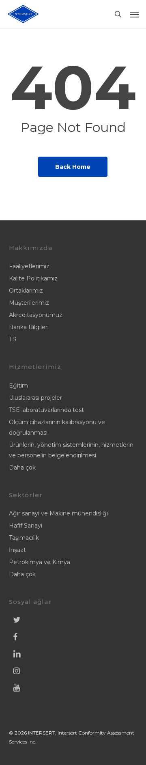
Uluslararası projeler (35, 397)
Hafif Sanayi (25, 525)
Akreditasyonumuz (35, 315)
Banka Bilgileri (29, 327)
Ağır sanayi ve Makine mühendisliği (58, 513)
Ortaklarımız (26, 290)
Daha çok (22, 467)
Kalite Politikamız (33, 278)
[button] (134, 14)
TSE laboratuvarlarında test (46, 410)
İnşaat (17, 550)
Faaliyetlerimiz (29, 266)
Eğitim (18, 385)
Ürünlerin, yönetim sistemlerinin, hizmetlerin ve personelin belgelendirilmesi (71, 450)
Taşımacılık (24, 537)
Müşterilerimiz (29, 302)
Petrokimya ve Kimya (39, 562)
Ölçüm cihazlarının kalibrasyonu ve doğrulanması (57, 427)
